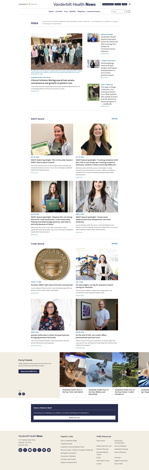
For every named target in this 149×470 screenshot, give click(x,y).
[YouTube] (30, 450)
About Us (117, 4)
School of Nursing (102, 449)
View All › (115, 118)
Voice (66, 11)
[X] (39, 450)
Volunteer (117, 457)
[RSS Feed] (20, 450)
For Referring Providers (68, 459)
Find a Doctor (100, 441)
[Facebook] (25, 450)
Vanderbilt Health (66, 444)
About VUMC (118, 464)
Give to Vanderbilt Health (69, 441)
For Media (59, 11)
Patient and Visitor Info (103, 446)
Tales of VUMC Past (107, 84)
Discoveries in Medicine (68, 456)
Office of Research (120, 452)
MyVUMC (73, 11)
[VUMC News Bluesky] (49, 450)
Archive (124, 4)
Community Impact (93, 11)
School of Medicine (120, 446)
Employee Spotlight (107, 34)
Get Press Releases (108, 4)
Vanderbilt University (121, 449)
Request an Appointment (69, 462)
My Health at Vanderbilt (68, 453)
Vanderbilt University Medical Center (72, 447)
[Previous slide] (19, 394)
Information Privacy (102, 461)
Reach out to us (74, 418)
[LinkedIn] (44, 450)
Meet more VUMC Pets (29, 371)
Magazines (81, 11)
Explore (51, 11)
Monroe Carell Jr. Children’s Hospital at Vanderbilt (77, 450)
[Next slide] (23, 394)
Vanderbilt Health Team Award (40, 77)
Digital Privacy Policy (121, 461)
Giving (98, 457)
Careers (99, 464)
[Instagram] (35, 450)
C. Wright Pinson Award (108, 60)
